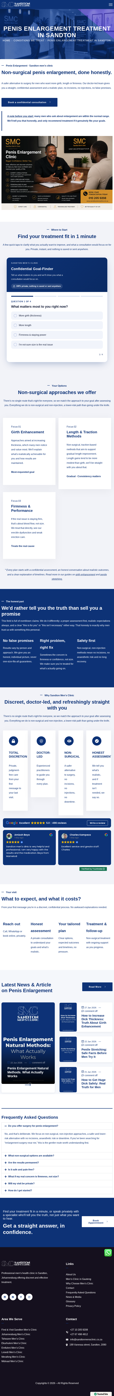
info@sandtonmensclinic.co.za (86, 1339)
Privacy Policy (73, 1306)
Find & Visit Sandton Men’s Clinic (19, 1329)
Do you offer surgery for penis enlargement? (33, 1126)
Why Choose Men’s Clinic (79, 1283)
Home (6, 40)
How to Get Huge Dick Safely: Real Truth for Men (93, 1083)
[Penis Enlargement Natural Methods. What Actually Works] (28, 1043)
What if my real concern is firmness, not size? (33, 1176)
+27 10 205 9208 (79, 1329)
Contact (70, 1288)
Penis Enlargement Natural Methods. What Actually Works (28, 1072)
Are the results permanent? (23, 1162)
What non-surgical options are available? (31, 1155)
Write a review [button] (97, 823)
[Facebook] (13, 1297)
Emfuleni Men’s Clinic (12, 1348)
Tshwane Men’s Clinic (13, 1338)
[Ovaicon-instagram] (29, 1297)
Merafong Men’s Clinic (13, 1357)
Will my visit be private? (21, 1183)
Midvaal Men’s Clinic (12, 1361)
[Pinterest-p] (21, 1297)
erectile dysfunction (21, 532)
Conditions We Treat (29, 40)
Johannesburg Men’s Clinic (15, 1334)
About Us (71, 1274)
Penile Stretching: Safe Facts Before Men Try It (94, 1053)
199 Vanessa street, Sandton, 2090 (87, 1344)
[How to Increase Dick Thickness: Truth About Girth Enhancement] (68, 1017)
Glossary (70, 1301)
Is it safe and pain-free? (21, 1169)
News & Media (73, 1297)
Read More (14, 1085)
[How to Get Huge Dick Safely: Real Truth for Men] (68, 1080)
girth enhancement (85, 574)
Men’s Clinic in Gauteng (78, 1279)
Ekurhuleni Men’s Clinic (14, 1343)
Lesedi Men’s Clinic (11, 1352)
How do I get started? (20, 1190)
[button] (57, 1126)
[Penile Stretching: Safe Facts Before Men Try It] (68, 1049)
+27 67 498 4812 (79, 1334)
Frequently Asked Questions (81, 1292)
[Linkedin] (4, 1297)
